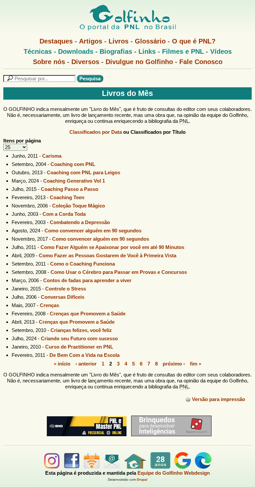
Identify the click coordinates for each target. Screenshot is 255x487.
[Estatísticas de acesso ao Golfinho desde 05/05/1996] (160, 467)
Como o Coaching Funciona (82, 264)
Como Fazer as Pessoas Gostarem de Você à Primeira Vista (107, 255)
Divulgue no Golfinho (139, 61)
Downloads (75, 51)
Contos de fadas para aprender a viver (87, 280)
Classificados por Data (95, 132)
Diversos (85, 61)
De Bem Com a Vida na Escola (84, 355)
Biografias (116, 51)
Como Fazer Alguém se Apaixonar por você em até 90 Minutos (112, 247)
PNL (184, 121)
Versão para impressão (218, 399)
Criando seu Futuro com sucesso (79, 338)
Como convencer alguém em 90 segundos (92, 230)
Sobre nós (49, 61)
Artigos (90, 41)
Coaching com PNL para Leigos (83, 172)
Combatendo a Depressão (80, 222)
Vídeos (221, 51)
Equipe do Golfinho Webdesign (173, 473)
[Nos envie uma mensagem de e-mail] (112, 467)
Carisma (51, 156)
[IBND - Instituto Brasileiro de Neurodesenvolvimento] (85, 439)
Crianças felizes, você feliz (81, 330)
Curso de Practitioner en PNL (79, 347)
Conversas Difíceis (62, 297)
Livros (118, 41)
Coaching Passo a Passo (69, 189)
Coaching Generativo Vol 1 (74, 181)
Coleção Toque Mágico (78, 205)
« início (62, 363)
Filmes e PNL (183, 51)
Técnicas (38, 51)
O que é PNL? (193, 41)
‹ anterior (86, 363)
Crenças (49, 305)
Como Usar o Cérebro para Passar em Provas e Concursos (118, 272)
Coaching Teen (67, 197)
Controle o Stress (65, 288)
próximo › (174, 363)
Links (147, 51)
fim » (195, 363)
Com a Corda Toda (64, 214)
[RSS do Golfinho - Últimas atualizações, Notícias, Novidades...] (92, 467)
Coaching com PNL (72, 164)
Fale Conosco (200, 61)
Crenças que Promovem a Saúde (88, 313)
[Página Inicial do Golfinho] (135, 467)
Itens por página (22, 140)
